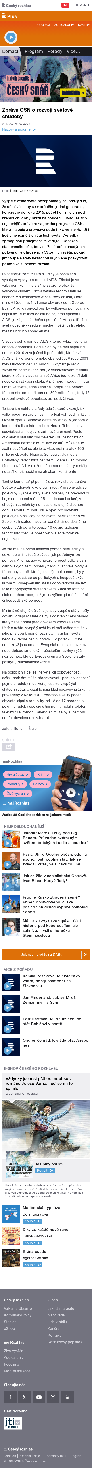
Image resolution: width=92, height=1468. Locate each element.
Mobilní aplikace (17, 1371)
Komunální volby (17, 1315)
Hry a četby (16, 774)
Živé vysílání (16, 794)
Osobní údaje (30, 1456)
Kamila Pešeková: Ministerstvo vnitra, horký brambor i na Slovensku (51, 981)
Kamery (84, 25)
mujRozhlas (12, 761)
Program (43, 25)
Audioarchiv (64, 25)
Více (73, 51)
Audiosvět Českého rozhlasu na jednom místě (36, 815)
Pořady (54, 51)
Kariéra (53, 1328)
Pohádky (13, 784)
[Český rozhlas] (16, 5)
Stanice (10, 1322)
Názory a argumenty (19, 129)
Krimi (41, 774)
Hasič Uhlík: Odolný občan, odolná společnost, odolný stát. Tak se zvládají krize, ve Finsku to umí (55, 859)
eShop (9, 1328)
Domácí (10, 51)
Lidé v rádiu (57, 1322)
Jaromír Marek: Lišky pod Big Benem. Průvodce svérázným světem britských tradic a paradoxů (56, 838)
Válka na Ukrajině (18, 1308)
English (76, 1456)
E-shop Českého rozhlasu (31, 1068)
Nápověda (56, 1315)
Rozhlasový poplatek (65, 1342)
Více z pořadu (18, 970)
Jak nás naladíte (61, 1308)
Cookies (10, 1456)
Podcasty (12, 1364)
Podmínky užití (55, 1456)
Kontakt (54, 1335)
